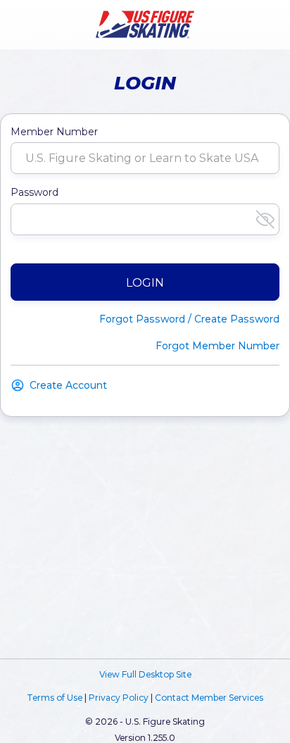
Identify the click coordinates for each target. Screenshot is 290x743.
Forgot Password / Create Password (189, 319)
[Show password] (265, 219)
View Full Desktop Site (145, 674)
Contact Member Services (209, 697)
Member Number (54, 131)
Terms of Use (54, 697)
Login (145, 282)
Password (34, 192)
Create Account (68, 385)
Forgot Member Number (217, 345)
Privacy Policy (119, 697)
